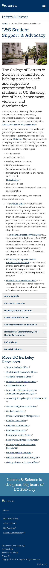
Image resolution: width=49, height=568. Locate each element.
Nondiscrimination (10, 552)
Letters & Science (15, 16)
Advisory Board (9, 523)
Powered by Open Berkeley (13, 546)
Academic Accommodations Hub (22, 280)
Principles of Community (14, 532)
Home (4, 23)
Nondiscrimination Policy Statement (19, 124)
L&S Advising (13, 179)
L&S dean (17, 139)
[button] (11, 296)
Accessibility (7, 549)
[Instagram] (15, 506)
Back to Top (42, 564)
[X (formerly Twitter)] (4, 506)
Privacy (5, 556)
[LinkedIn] (10, 506)
